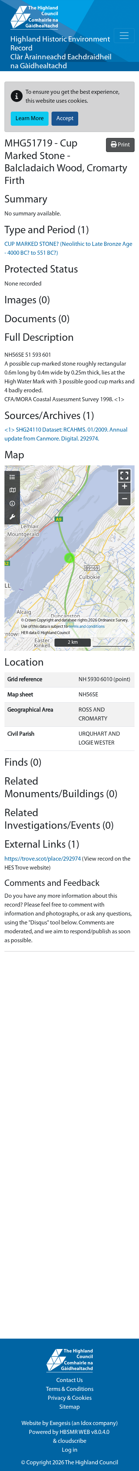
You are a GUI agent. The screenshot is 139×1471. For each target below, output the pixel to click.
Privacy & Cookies (70, 1398)
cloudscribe (72, 1441)
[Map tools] (12, 517)
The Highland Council (91, 1463)
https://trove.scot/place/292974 (42, 859)
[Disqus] (69, 1050)
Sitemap (69, 1407)
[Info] (12, 504)
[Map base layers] (12, 491)
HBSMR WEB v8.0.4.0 (85, 1432)
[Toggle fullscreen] (124, 475)
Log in (69, 1450)
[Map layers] (12, 478)
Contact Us (69, 1380)
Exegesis (60, 1424)
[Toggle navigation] (124, 35)
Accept (64, 119)
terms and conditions (87, 627)
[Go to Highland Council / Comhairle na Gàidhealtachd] (34, 14)
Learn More (30, 119)
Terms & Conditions (69, 1389)
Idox (86, 1424)
